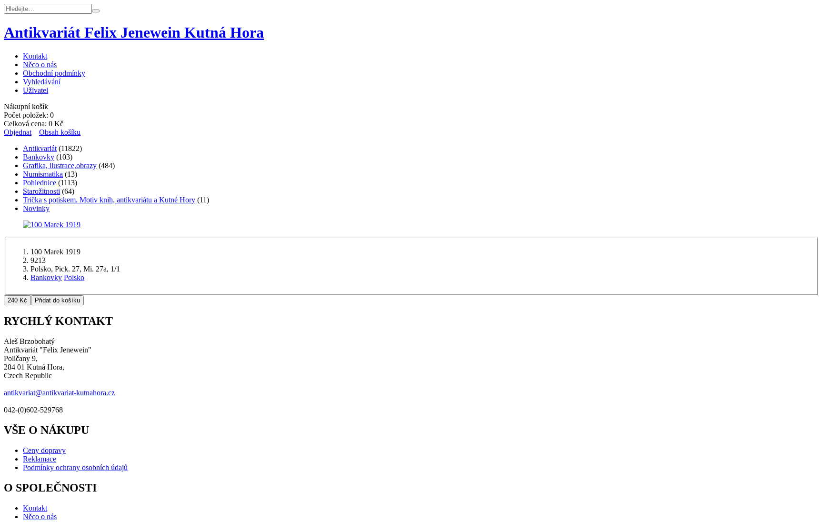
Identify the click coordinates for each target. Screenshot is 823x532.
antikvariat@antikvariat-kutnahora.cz (59, 393)
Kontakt (35, 56)
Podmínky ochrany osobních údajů (75, 467)
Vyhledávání (41, 82)
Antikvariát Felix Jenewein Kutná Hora (134, 32)
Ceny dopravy (44, 450)
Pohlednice (39, 183)
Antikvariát (40, 148)
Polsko (74, 277)
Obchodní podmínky (54, 73)
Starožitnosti (41, 191)
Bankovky (38, 157)
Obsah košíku (59, 132)
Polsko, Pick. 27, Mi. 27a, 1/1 (75, 269)
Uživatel (35, 90)
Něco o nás (40, 64)
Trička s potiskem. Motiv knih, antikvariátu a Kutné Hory (109, 200)
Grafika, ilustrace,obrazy (60, 165)
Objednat (17, 132)
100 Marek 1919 (55, 252)
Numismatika (43, 174)
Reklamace (39, 459)
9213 (38, 260)
